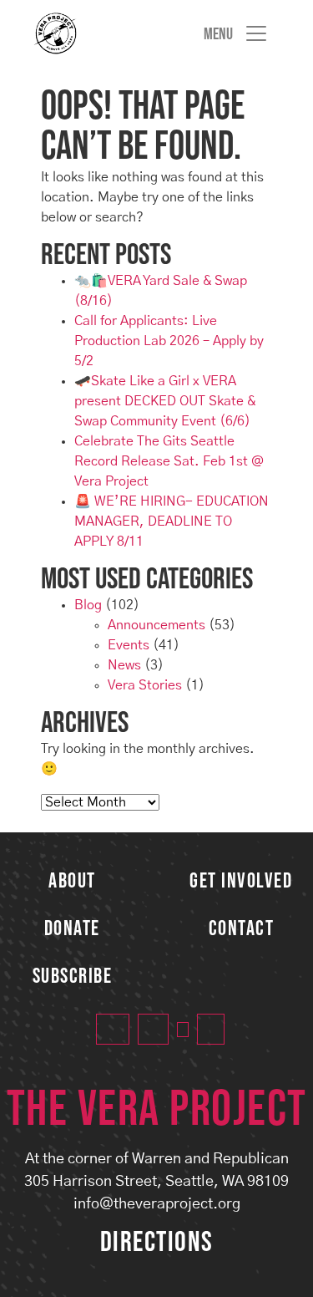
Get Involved (240, 881)
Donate (72, 929)
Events (128, 645)
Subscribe (73, 976)
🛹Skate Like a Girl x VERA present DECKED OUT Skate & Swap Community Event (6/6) (164, 401)
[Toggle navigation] (236, 33)
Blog (88, 605)
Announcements (156, 625)
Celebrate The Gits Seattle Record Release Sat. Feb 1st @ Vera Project (169, 461)
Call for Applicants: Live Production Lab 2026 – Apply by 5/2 (169, 341)
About (72, 881)
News (124, 665)
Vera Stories (145, 685)
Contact (242, 929)
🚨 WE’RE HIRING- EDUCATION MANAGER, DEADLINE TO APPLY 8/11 (171, 521)
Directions (157, 1242)
